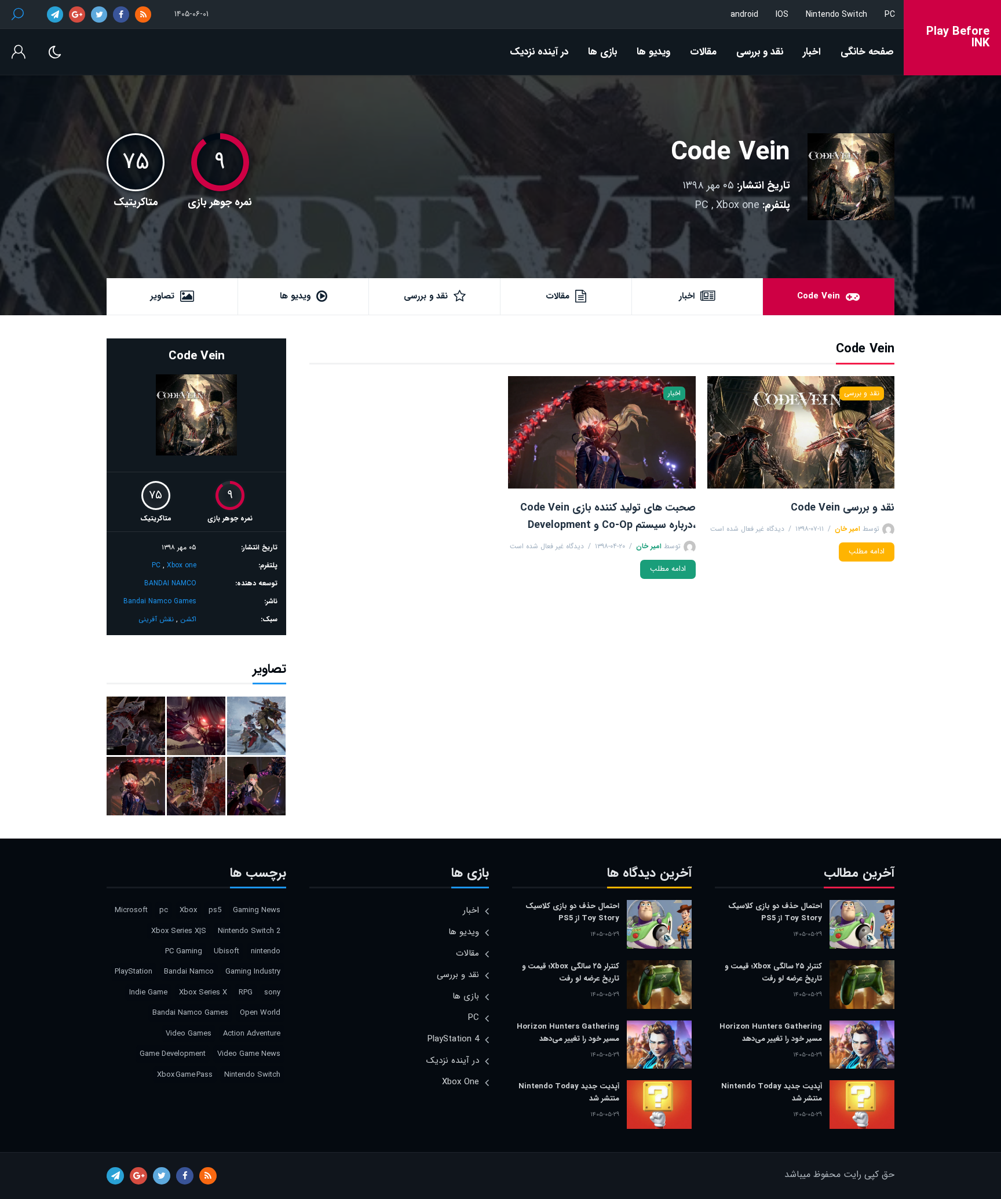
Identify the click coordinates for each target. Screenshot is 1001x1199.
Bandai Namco (189, 971)
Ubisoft (226, 951)
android (744, 14)
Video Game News (248, 1054)
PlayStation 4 (453, 1039)
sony (272, 992)
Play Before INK (957, 37)
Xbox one (737, 205)
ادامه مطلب (867, 551)
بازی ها (602, 52)
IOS (782, 14)
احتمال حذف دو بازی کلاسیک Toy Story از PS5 (775, 912)
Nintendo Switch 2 (249, 931)
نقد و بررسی (759, 52)
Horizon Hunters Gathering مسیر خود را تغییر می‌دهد (770, 1033)
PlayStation (133, 971)
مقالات (703, 52)
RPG (246, 992)
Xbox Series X (203, 992)
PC (890, 14)
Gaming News (256, 910)
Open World (260, 1013)
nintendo (265, 951)
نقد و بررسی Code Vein (842, 508)
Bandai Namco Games (159, 601)
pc (163, 910)
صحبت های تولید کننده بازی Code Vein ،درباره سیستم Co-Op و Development (607, 516)
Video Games (188, 1033)
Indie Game (148, 992)
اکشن (188, 619)
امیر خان (847, 528)
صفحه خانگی (867, 52)
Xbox (188, 910)
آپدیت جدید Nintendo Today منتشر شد (771, 1092)
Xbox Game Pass (185, 1075)
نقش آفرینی (156, 619)
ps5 (215, 910)
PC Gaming (183, 951)
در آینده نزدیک (539, 52)
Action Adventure (251, 1033)
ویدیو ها (653, 52)
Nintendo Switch (836, 14)
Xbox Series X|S (178, 931)
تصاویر (162, 296)
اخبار (812, 52)
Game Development (173, 1054)
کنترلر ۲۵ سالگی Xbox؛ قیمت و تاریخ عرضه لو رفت (773, 972)
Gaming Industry (252, 971)
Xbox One (460, 1082)
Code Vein (730, 153)
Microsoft (131, 910)
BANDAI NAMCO (170, 583)
